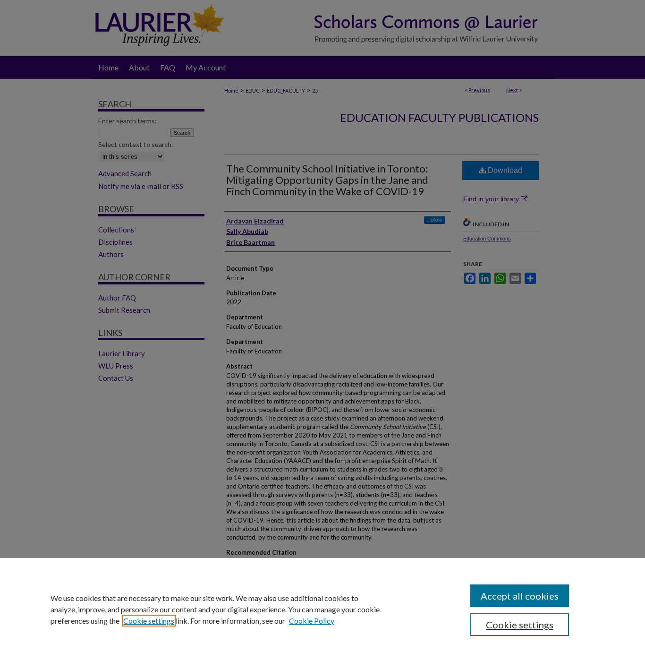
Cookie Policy (311, 620)
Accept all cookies (520, 595)
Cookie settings (148, 620)
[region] (322, 609)
